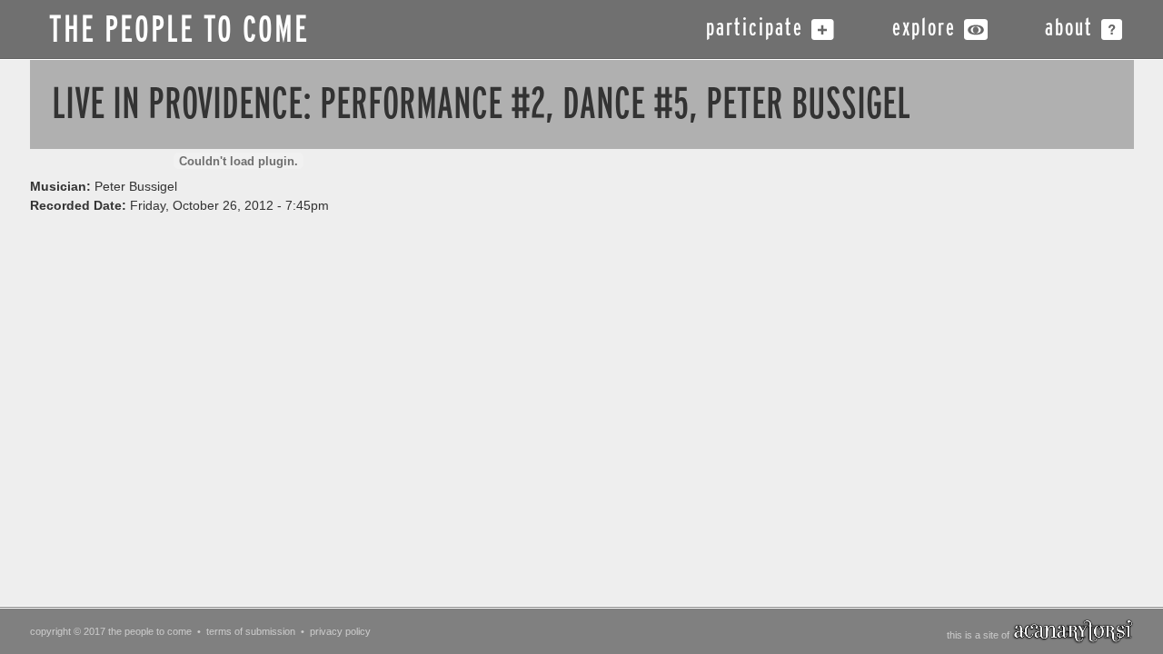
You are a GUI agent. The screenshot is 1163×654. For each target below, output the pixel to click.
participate (754, 29)
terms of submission (250, 631)
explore (924, 29)
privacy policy (340, 631)
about (1069, 29)
